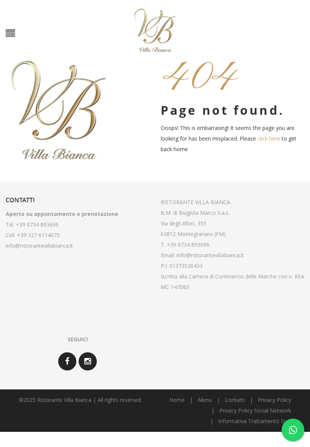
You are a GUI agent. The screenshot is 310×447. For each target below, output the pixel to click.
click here (268, 138)
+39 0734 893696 (188, 244)
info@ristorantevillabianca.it (39, 245)
